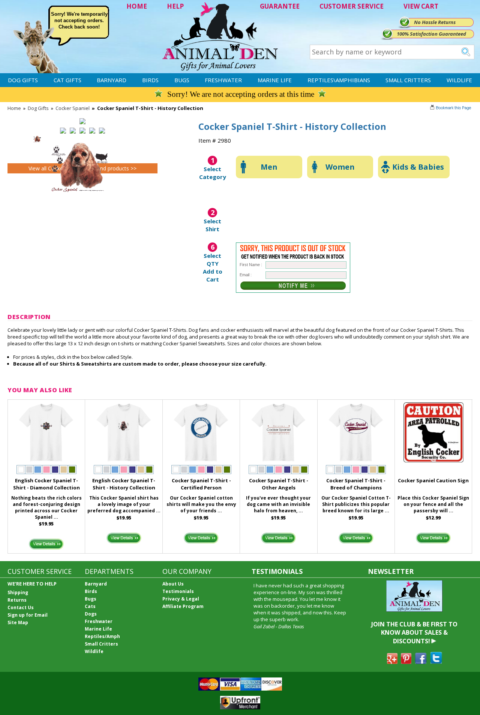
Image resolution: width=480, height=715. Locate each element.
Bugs (181, 80)
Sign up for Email (28, 615)
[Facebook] (421, 662)
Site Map (18, 622)
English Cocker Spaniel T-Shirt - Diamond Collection (46, 484)
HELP (175, 6)
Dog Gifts (23, 80)
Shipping (18, 592)
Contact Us (21, 607)
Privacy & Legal (180, 599)
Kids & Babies (418, 167)
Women (340, 167)
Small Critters (408, 80)
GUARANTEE (280, 6)
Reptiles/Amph (102, 636)
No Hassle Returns (435, 22)
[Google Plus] (392, 662)
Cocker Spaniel (73, 108)
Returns (17, 600)
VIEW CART (421, 6)
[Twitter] (436, 662)
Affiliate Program (183, 606)
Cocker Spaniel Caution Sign (433, 480)
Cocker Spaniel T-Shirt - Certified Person (201, 484)
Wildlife (459, 80)
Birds (150, 80)
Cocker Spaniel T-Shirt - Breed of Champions (356, 484)
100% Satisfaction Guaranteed (431, 33)
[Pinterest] (406, 662)
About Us (173, 584)
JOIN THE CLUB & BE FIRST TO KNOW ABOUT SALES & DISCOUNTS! (414, 632)
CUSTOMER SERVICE (352, 6)
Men (269, 167)
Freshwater (223, 80)
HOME (136, 6)
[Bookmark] (451, 108)
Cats (90, 606)
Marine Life (275, 80)
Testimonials (178, 591)
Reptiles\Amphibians (339, 80)
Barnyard (111, 80)
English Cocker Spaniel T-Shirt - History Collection (123, 484)
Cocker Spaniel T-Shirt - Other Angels (278, 484)
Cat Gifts (67, 80)
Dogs (91, 614)
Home (14, 108)
